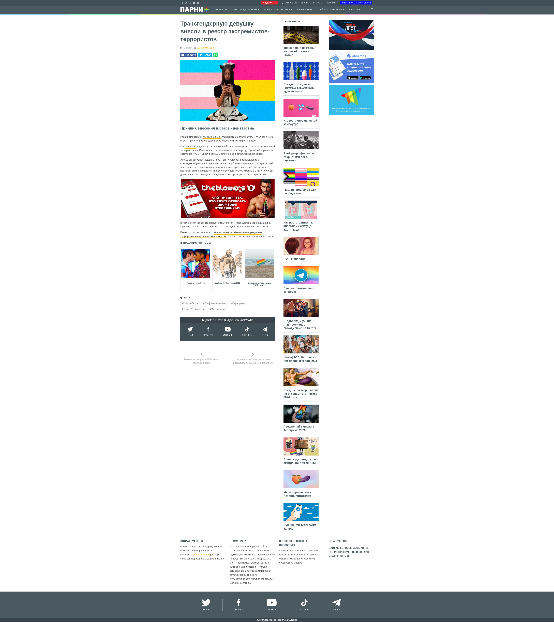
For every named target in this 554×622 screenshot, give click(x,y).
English (354, 9)
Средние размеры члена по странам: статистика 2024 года (301, 394)
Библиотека (305, 9)
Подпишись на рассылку (356, 2)
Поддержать (269, 2)
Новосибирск (190, 303)
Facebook (190, 54)
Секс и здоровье (244, 9)
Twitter (207, 54)
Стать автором (313, 2)
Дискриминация (206, 47)
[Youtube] (190, 2)
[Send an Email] (194, 2)
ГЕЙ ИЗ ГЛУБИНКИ (330, 9)
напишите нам (202, 554)
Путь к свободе (294, 258)
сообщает (190, 146)
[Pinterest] (198, 2)
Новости (221, 9)
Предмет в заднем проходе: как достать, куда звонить (299, 88)
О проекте (291, 2)
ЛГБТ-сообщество (277, 9)
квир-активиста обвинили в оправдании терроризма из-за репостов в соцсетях (221, 234)
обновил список (212, 137)
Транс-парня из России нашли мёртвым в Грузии (299, 51)
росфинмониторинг (215, 303)
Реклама (331, 2)
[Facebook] (183, 2)
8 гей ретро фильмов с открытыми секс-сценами (299, 157)
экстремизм (218, 309)
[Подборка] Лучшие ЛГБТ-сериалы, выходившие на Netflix (299, 324)
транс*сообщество (194, 309)
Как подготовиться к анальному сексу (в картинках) (298, 226)
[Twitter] (186, 2)
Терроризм (239, 303)
